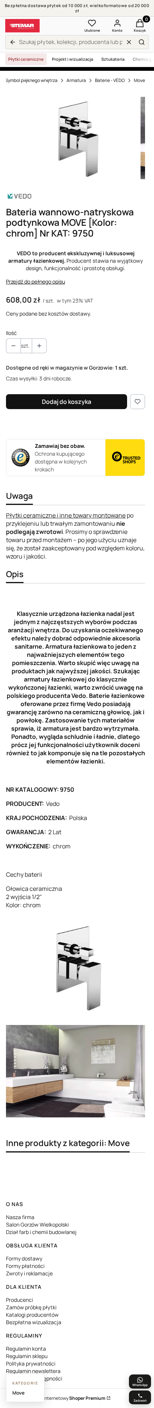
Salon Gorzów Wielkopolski (37, 1224)
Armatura (76, 80)
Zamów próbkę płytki (31, 1307)
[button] (141, 42)
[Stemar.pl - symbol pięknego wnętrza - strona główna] (22, 25)
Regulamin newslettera (33, 1370)
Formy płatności (25, 1265)
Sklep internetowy (68, 1398)
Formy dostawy (24, 1258)
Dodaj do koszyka (66, 402)
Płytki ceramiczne (26, 59)
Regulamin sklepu (26, 1356)
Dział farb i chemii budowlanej (41, 1231)
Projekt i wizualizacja (72, 59)
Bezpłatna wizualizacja (33, 1322)
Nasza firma (20, 1217)
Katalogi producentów (32, 1314)
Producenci (19, 1299)
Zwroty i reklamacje (29, 1273)
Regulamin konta (26, 1348)
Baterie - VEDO (110, 80)
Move (139, 80)
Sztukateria (112, 59)
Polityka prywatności (30, 1363)
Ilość (11, 332)
